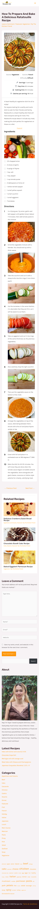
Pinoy (4, 838)
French (4, 811)
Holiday (4, 814)
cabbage (31, 864)
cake (4, 869)
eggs (26, 873)
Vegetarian (26, 24)
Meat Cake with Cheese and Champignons (16, 762)
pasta (29, 881)
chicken (24, 868)
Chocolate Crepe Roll (9, 755)
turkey (18, 890)
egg (23, 873)
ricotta (18, 885)
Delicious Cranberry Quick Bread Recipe (17, 519)
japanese (19, 877)
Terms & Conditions (30, 904)
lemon (24, 877)
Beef (3, 779)
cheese (15, 869)
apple (8, 864)
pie (33, 881)
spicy (8, 890)
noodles (13, 881)
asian (12, 864)
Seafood (4, 848)
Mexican (5, 831)
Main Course (6, 828)
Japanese (5, 821)
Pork (3, 842)
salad (23, 885)
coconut (11, 873)
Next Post (30, 488)
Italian (4, 817)
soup (3, 890)
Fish (3, 807)
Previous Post (10, 488)
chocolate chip (5, 873)
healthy (33, 873)
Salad (4, 845)
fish (29, 873)
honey (3, 877)
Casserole (5, 786)
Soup (3, 852)
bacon (17, 864)
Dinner (4, 800)
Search (33, 661)
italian (12, 876)
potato (9, 885)
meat (28, 877)
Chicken (5, 790)
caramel (9, 869)
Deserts (9, 546)
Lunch (4, 824)
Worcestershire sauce (8, 893)
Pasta (4, 835)
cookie (16, 873)
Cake (5, 546)
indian (7, 877)
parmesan (20, 881)
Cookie (4, 793)
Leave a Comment (8, 24)
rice (15, 885)
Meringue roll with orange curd (12, 758)
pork (4, 885)
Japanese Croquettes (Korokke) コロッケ (16, 765)
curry (19, 873)
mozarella (33, 877)
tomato (14, 890)
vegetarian (23, 890)
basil (21, 864)
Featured (19, 24)
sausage (29, 885)
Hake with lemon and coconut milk (14, 752)
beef (25, 863)
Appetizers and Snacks (10, 523)
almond (4, 864)
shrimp (34, 885)
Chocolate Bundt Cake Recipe (17, 543)
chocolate (33, 869)
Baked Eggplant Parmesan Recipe (18, 566)
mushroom (6, 881)
